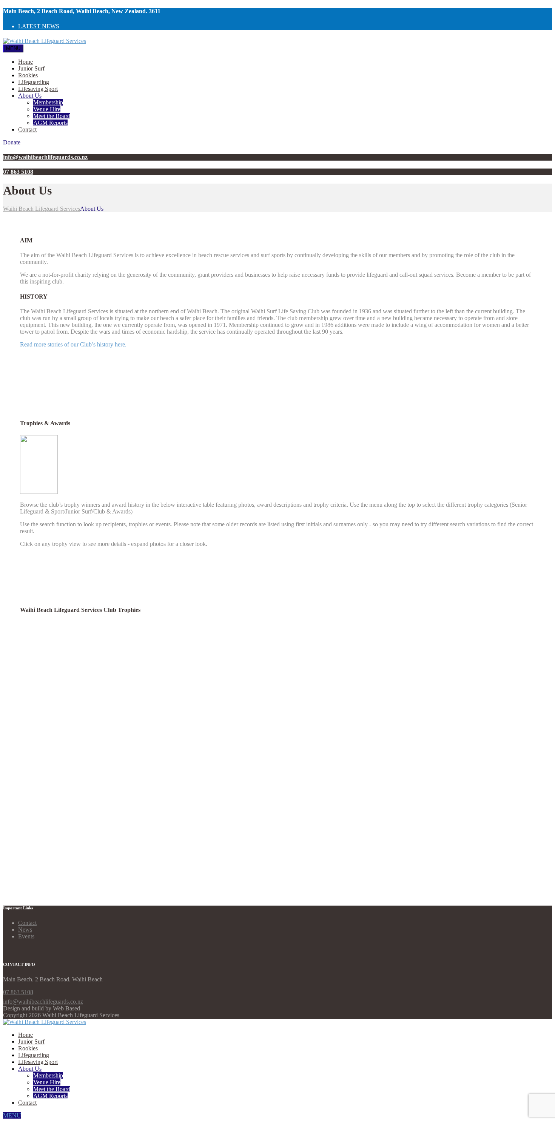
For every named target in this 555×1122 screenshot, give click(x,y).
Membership (48, 102)
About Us (30, 95)
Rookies (28, 75)
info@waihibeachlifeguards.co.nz (43, 1001)
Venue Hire (46, 109)
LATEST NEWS (38, 26)
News (25, 929)
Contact (27, 129)
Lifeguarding (33, 82)
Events (26, 936)
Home (25, 61)
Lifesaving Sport (38, 89)
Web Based (66, 1008)
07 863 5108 (18, 992)
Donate (11, 142)
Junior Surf (31, 68)
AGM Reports (50, 123)
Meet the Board (51, 116)
